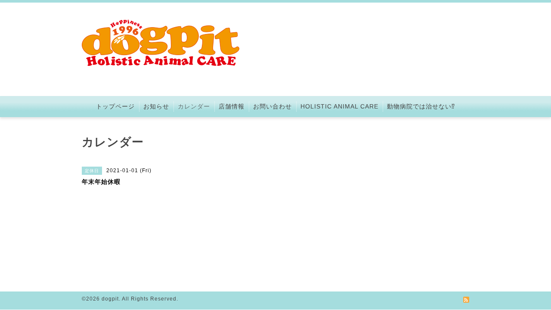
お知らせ (156, 106)
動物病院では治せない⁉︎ (421, 106)
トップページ (115, 106)
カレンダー (194, 106)
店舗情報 (232, 106)
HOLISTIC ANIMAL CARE (339, 106)
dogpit (110, 299)
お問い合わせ (272, 106)
